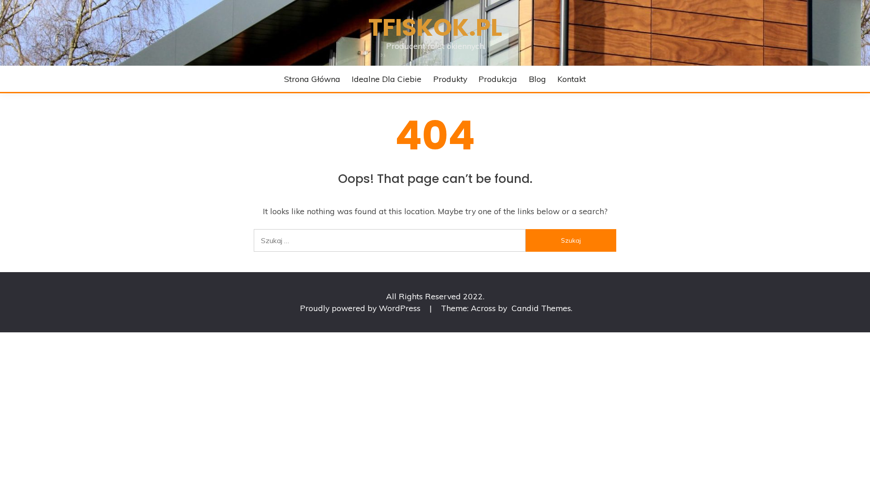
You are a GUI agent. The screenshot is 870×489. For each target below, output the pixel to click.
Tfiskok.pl (435, 27)
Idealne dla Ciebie (386, 79)
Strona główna (312, 79)
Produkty (450, 79)
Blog (537, 79)
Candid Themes (541, 308)
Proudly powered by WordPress (361, 308)
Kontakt (571, 79)
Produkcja (497, 79)
